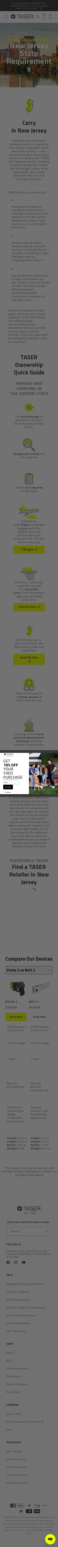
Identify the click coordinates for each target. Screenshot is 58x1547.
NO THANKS (7, 792)
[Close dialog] (57, 754)
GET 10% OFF (8, 787)
